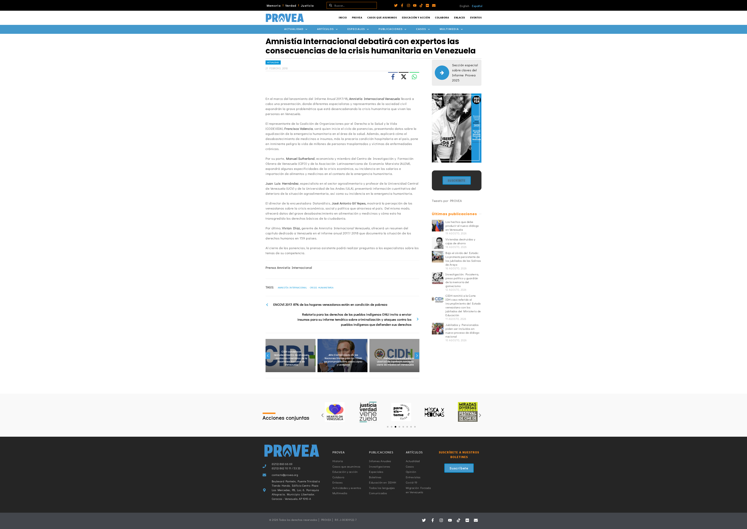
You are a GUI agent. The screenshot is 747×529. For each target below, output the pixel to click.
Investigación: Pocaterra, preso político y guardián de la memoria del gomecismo (462, 280)
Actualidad (293, 29)
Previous (268, 355)
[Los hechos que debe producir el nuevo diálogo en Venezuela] (438, 225)
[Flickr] (427, 5)
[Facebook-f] (402, 5)
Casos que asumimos (382, 18)
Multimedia (449, 29)
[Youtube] (414, 5)
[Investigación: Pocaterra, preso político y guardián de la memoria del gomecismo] (438, 278)
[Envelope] (434, 5)
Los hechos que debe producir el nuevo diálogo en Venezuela (462, 225)
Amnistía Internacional (292, 287)
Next (417, 355)
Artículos (325, 29)
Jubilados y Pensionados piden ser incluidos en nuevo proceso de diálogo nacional (462, 330)
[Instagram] (408, 5)
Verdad (290, 5)
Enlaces (459, 18)
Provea (357, 18)
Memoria (274, 5)
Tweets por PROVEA (447, 200)
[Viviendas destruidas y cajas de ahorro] (438, 243)
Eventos (476, 18)
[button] (322, 415)
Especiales (356, 29)
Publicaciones (391, 29)
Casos (421, 29)
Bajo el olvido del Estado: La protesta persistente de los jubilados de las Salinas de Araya (463, 258)
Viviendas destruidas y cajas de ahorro (460, 241)
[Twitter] (396, 5)
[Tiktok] (421, 5)
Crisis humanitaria (321, 287)
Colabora (442, 18)
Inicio (343, 18)
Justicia (307, 5)
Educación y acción (416, 18)
